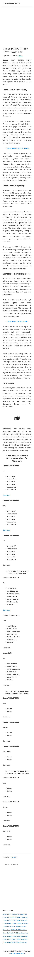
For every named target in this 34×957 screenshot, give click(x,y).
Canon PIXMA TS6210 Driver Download (15, 939)
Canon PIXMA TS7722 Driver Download (15, 920)
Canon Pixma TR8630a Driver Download (15, 923)
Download (6, 495)
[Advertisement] (17, 29)
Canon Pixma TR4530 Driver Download (15, 936)
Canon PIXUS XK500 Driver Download (14, 927)
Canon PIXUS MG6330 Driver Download (15, 917)
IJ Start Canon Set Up (11, 3)
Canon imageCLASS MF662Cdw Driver (15, 930)
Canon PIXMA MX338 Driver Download (15, 914)
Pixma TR (14, 857)
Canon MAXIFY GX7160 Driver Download (15, 933)
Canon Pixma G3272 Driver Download (15, 942)
